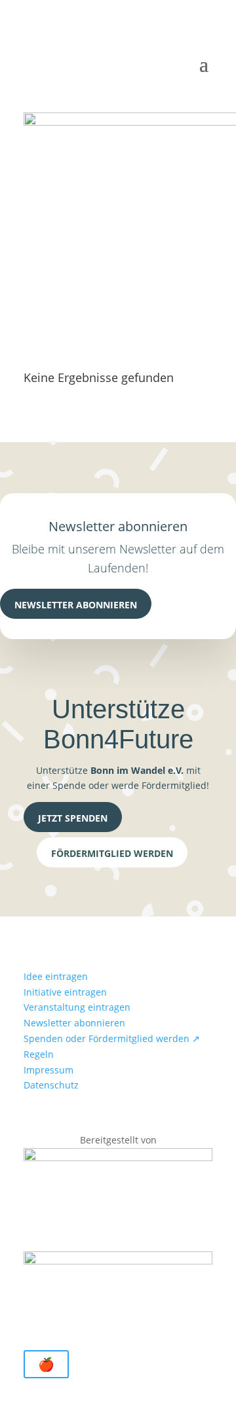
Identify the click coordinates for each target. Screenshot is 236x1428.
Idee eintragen (56, 976)
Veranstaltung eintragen (77, 1007)
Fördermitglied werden (112, 853)
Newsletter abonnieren (75, 605)
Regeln (39, 1054)
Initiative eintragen (65, 992)
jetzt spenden (73, 818)
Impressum (48, 1070)
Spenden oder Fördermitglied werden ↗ (112, 1038)
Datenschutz (51, 1085)
